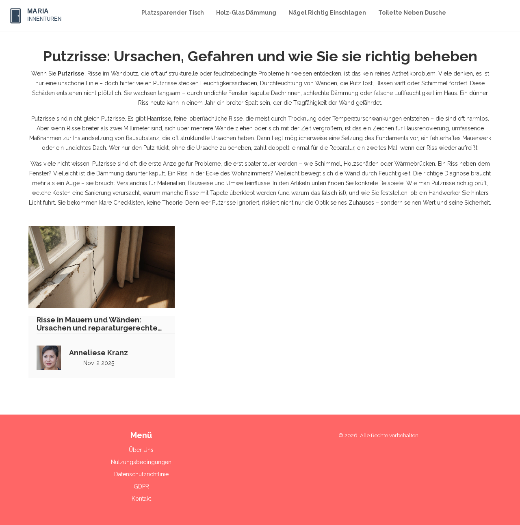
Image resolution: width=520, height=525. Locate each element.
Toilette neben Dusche (412, 12)
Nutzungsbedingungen (141, 462)
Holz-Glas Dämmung (246, 12)
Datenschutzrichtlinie (141, 474)
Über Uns (141, 450)
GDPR (141, 486)
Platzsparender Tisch (172, 12)
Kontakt (141, 498)
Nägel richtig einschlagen (327, 12)
